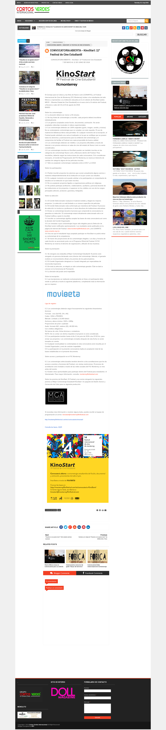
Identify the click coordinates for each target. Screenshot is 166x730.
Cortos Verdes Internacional (38, 724)
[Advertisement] (76, 659)
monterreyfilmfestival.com (89, 374)
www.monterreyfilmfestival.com (78, 228)
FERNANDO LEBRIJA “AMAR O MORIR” (126, 139)
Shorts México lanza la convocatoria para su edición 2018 (128, 107)
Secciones (29, 21)
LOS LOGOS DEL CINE (120, 227)
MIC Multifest (66, 21)
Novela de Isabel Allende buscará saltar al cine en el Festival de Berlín (28, 144)
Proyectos (45, 2)
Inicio (19, 2)
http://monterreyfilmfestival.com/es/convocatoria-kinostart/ (64, 419)
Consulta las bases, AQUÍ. (53, 427)
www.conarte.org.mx (52, 231)
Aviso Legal (69, 2)
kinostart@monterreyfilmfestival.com (76, 414)
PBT (33, 726)
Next (146, 99)
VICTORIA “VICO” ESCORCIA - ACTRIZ (126, 169)
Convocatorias (58, 42)
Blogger (89, 31)
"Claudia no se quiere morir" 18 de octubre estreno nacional (29, 62)
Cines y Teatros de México (84, 21)
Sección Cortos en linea (48, 21)
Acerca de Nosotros (31, 2)
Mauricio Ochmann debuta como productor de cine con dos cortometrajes (129, 198)
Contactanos (57, 2)
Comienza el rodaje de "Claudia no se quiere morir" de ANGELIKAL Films (61, 27)
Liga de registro (50, 303)
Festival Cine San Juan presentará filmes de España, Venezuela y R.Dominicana (27, 116)
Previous (114, 99)
